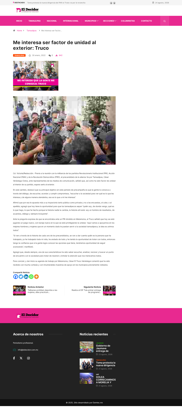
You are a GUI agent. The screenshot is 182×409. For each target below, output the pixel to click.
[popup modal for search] (164, 21)
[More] (36, 276)
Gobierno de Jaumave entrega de (103, 348)
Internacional (70, 21)
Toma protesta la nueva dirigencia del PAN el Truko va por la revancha (56, 3)
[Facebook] (15, 276)
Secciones (108, 21)
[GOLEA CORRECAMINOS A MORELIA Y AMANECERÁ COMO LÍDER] (86, 378)
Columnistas (128, 21)
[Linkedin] (26, 276)
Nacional (52, 21)
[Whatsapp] (31, 276)
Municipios (90, 21)
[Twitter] (21, 276)
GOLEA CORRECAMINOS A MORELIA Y (106, 380)
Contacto (146, 21)
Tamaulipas (35, 21)
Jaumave (100, 343)
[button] (111, 3)
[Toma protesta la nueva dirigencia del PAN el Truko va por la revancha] (86, 363)
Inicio (19, 21)
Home (19, 30)
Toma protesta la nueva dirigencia (105, 364)
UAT (97, 374)
